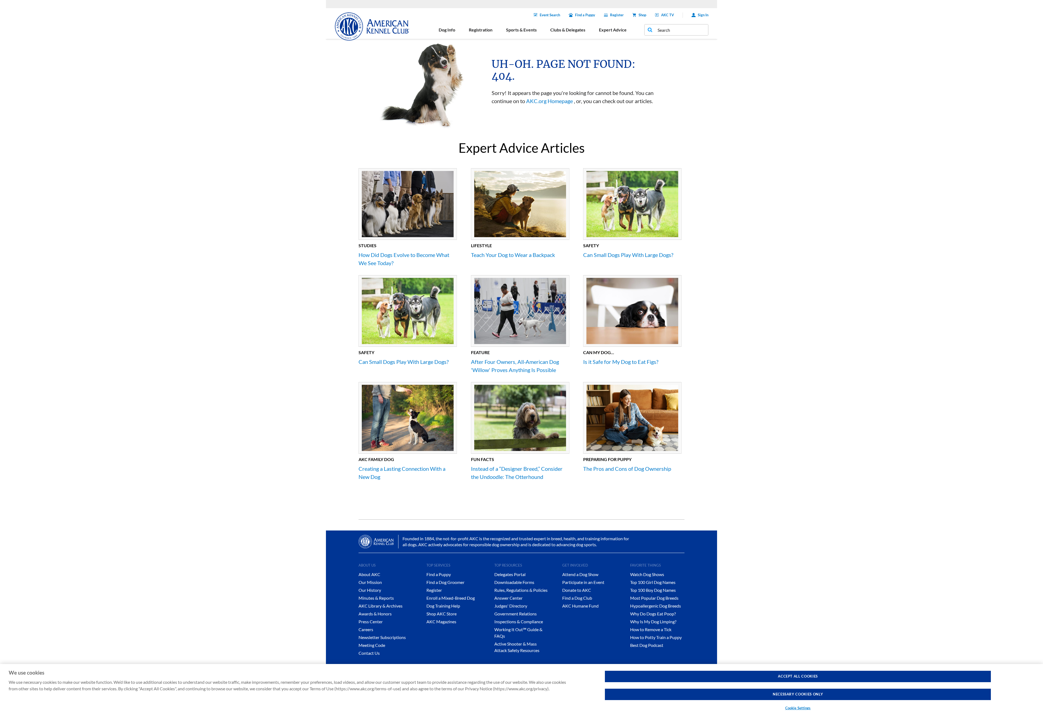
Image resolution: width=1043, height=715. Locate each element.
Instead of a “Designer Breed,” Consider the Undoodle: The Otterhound (517, 472)
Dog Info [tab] (447, 29)
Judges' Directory (510, 605)
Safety (591, 245)
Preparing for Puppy (607, 459)
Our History (370, 590)
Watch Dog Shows (647, 574)
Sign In (703, 15)
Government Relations (515, 613)
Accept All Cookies (798, 676)
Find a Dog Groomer (445, 582)
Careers (366, 629)
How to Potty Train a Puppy (656, 637)
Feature (480, 352)
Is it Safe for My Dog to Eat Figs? (620, 361)
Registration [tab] (480, 29)
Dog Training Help (443, 605)
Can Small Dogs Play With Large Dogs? (628, 255)
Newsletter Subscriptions (382, 637)
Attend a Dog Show (580, 574)
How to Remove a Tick (650, 629)
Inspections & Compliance (518, 621)
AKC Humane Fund (580, 605)
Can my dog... (598, 352)
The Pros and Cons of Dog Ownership (627, 468)
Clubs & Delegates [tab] (567, 29)
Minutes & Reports (376, 597)
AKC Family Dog (376, 459)
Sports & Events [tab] (521, 29)
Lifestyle (481, 245)
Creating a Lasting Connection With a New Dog (402, 472)
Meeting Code (372, 645)
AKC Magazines (441, 621)
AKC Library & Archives (381, 605)
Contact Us (369, 653)
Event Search (550, 15)
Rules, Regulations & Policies (521, 590)
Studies (367, 245)
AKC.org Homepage (549, 101)
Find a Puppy (585, 15)
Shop (642, 15)
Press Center (371, 621)
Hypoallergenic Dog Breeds (655, 605)
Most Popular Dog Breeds (654, 597)
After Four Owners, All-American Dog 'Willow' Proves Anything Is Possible (515, 365)
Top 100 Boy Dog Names (653, 590)
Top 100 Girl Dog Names (653, 582)
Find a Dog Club (577, 597)
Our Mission (370, 582)
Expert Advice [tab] (613, 29)
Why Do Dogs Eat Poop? (653, 613)
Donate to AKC (576, 590)
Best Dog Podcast (646, 645)
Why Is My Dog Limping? (653, 621)
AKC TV (667, 15)
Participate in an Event (583, 582)
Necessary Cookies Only (798, 694)
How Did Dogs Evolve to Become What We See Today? (404, 259)
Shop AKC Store (441, 613)
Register (617, 15)
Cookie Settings (798, 708)
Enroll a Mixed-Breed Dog (450, 597)
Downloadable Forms (514, 582)
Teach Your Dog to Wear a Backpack (513, 255)
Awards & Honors (375, 613)
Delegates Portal (510, 574)
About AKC (369, 574)
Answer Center (508, 597)
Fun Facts (482, 459)
